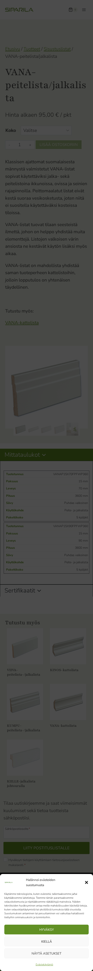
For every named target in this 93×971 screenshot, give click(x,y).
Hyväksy (46, 929)
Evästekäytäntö (44, 964)
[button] (86, 882)
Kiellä (46, 941)
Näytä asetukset (46, 953)
